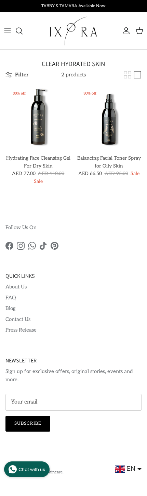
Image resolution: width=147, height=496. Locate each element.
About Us (16, 287)
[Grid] (127, 75)
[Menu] (7, 30)
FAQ (10, 298)
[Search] (22, 30)
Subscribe (27, 423)
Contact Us (17, 319)
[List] (137, 75)
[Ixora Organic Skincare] (73, 31)
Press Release (21, 330)
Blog (10, 308)
